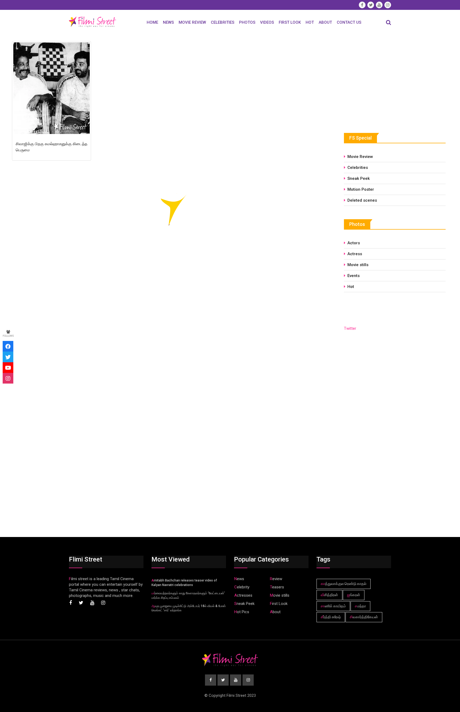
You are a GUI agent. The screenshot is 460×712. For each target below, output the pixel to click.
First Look (290, 22)
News (168, 22)
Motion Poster (360, 189)
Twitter (350, 328)
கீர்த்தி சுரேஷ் (331, 617)
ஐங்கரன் (353, 595)
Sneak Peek (358, 178)
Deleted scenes (362, 200)
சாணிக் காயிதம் (333, 606)
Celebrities (222, 22)
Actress (354, 253)
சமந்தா (360, 606)
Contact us (349, 22)
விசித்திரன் (329, 595)
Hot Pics (241, 611)
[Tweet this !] (8, 357)
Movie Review (192, 22)
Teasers (277, 587)
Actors (353, 243)
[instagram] (8, 378)
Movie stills (357, 264)
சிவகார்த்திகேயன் (364, 617)
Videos (267, 22)
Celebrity (241, 587)
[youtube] (8, 367)
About (325, 22)
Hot (310, 22)
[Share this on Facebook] (8, 346)
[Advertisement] (384, 79)
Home (152, 22)
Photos (247, 22)
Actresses (243, 595)
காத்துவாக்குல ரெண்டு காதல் (343, 583)
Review (276, 578)
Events (353, 275)
